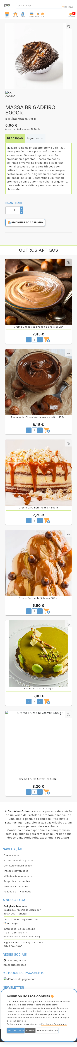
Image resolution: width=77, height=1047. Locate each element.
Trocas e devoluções (16, 871)
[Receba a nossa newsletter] (31, 13)
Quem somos (11, 855)
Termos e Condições (16, 886)
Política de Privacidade (17, 891)
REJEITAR (30, 1030)
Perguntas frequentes (17, 881)
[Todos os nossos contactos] (40, 13)
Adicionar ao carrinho (27, 222)
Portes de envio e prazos (18, 860)
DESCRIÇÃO (15, 138)
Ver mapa (12, 923)
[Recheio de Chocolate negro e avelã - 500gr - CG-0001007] (38, 382)
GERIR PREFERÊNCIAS (47, 1030)
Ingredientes (35, 138)
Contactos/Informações (18, 865)
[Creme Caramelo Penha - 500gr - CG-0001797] (38, 473)
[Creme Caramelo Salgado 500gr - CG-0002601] (38, 563)
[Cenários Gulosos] (7, 4)
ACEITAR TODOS (16, 1030)
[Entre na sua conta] (23, 13)
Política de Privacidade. (54, 1024)
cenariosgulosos (16, 960)
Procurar (68, 7)
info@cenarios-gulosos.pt (19, 929)
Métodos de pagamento (18, 876)
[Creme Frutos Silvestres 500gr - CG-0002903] (38, 744)
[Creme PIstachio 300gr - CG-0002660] (38, 653)
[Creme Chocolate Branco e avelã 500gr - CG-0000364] (38, 292)
